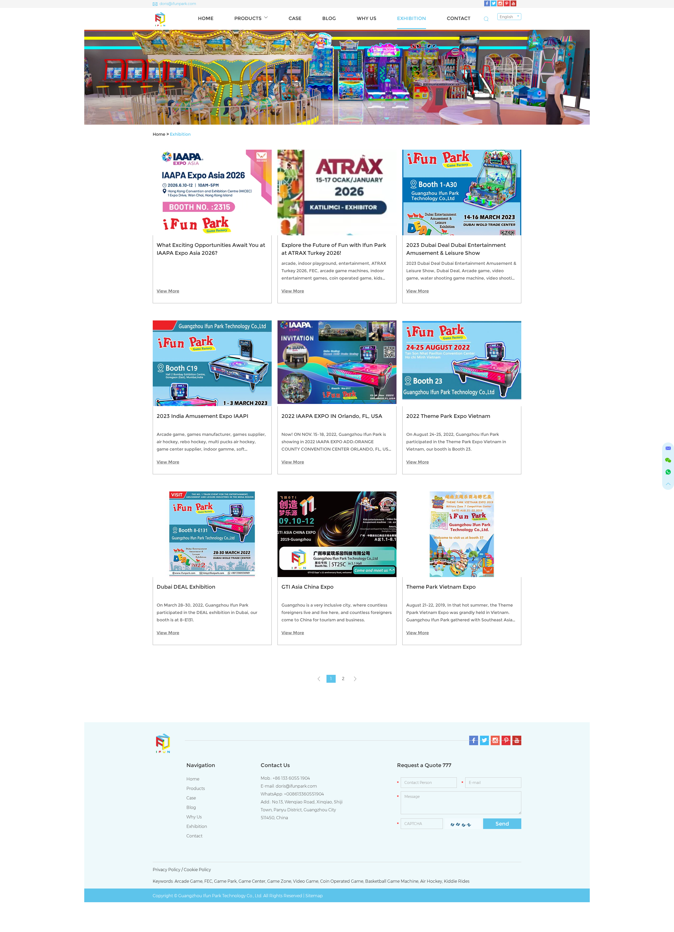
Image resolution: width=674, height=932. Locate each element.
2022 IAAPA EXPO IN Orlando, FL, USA (331, 416)
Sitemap (314, 895)
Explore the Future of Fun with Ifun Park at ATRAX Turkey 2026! (333, 249)
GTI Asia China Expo (307, 587)
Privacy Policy (166, 869)
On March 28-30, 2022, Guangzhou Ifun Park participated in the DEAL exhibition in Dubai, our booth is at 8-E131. (207, 612)
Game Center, (252, 881)
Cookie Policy (197, 869)
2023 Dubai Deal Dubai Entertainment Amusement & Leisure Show (456, 249)
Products (247, 18)
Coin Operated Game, (342, 881)
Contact (458, 18)
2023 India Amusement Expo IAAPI (202, 416)
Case (295, 18)
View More (168, 291)
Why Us (366, 18)
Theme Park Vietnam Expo (441, 587)
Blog (329, 18)
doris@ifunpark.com (178, 3)
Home (206, 18)
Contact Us (275, 765)
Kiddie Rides (456, 881)
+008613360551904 (304, 794)
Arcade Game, (189, 881)
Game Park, (225, 881)
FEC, (208, 881)
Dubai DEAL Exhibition (186, 587)
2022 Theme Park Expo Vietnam (448, 416)
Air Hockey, (431, 881)
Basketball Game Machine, (392, 881)
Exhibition (411, 18)
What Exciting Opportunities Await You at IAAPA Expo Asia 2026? (211, 249)
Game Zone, (279, 881)
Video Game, (306, 881)
